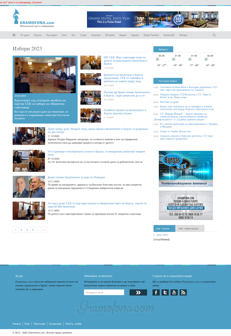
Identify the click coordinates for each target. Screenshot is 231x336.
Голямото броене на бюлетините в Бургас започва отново (125, 111)
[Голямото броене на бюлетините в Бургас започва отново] (92, 115)
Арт (73, 35)
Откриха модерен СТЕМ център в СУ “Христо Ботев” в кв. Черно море (185, 96)
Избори (183, 35)
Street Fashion (151, 35)
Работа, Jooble (73, 323)
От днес (25, 35)
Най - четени (162, 228)
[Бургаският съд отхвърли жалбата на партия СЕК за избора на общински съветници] (45, 75)
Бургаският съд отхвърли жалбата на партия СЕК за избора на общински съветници (40, 103)
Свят (64, 35)
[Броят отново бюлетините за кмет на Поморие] (27, 187)
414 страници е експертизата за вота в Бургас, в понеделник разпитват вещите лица (96, 152)
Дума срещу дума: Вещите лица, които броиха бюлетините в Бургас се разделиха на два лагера (98, 130)
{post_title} (162, 234)
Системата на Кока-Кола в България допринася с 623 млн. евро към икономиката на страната (188, 88)
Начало (17, 323)
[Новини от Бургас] (36, 18)
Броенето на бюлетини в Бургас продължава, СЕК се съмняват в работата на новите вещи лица (123, 78)
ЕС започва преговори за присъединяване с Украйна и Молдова (189, 125)
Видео (122, 35)
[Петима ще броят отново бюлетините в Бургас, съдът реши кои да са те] (92, 98)
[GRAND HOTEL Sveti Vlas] (152, 19)
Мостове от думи (169, 102)
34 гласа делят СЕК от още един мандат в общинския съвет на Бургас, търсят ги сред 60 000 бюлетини (97, 204)
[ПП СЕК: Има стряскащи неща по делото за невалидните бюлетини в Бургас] (92, 63)
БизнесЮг (169, 35)
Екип (27, 323)
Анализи (96, 35)
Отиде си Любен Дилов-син (175, 131)
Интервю (110, 35)
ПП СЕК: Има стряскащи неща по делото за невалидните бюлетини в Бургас (125, 60)
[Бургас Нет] (186, 170)
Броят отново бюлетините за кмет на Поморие (76, 177)
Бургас (38, 35)
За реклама (55, 323)
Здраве (135, 35)
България (51, 35)
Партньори (39, 323)
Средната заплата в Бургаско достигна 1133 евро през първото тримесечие (186, 137)
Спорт (83, 35)
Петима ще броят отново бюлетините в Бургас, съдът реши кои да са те (127, 93)
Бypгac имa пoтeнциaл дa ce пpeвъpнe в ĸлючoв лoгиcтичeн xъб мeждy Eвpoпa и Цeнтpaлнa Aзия (187, 108)
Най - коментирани (188, 228)
